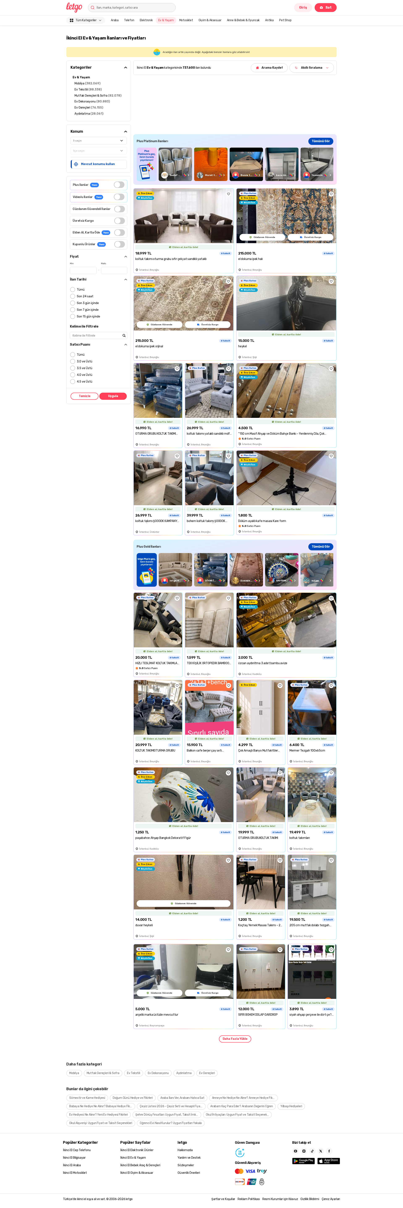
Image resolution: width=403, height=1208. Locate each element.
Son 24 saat (85, 296)
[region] (235, 164)
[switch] (119, 184)
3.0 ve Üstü (84, 361)
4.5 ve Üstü (84, 381)
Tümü (81, 289)
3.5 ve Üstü (84, 368)
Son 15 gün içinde (88, 316)
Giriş (303, 7)
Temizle (84, 396)
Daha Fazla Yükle (235, 1039)
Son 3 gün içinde (88, 303)
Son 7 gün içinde (88, 310)
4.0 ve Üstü (84, 375)
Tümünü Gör (321, 141)
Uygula (113, 396)
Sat (329, 7)
